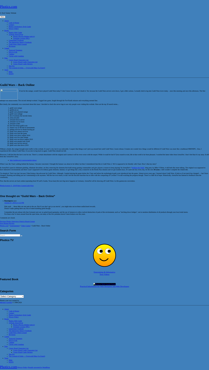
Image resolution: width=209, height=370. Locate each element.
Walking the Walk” (138, 168)
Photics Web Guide (15, 32)
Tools (6, 70)
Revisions (12, 46)
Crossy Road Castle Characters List (25, 62)
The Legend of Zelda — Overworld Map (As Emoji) (27, 68)
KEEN (11, 74)
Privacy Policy (14, 29)
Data (6, 58)
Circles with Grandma (16, 56)
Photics (2, 186)
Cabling (11, 54)
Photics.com (8, 7)
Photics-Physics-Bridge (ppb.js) (24, 36)
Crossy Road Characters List (18, 60)
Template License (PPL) (21, 38)
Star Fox (12, 66)
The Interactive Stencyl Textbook (20, 42)
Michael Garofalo (6, 302)
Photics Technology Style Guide (20, 27)
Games (6, 48)
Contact (11, 25)
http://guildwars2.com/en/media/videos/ (23, 160)
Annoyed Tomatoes (15, 50)
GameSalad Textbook (16, 40)
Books (6, 30)
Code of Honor (14, 23)
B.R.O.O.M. (13, 52)
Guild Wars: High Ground (18, 44)
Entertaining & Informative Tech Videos (104, 273)
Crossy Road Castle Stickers (23, 64)
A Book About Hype (16, 34)
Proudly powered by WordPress (39, 367)
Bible (10, 72)
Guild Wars (30, 186)
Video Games (21, 186)
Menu (2, 17)
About (6, 21)
